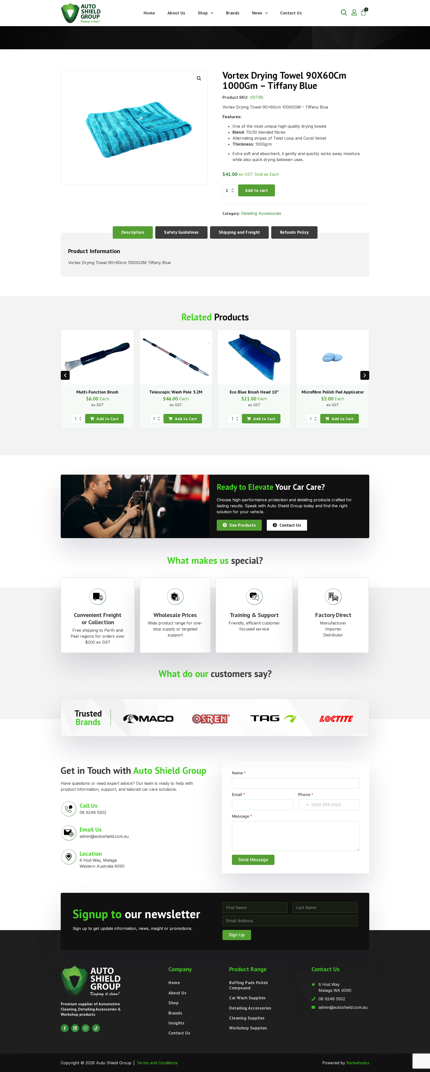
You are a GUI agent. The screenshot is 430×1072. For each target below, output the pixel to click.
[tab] (133, 232)
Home (149, 13)
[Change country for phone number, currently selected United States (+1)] (304, 804)
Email (238, 794)
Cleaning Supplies (247, 1018)
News (257, 13)
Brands (233, 13)
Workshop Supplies (248, 1028)
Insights (176, 1023)
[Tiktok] (96, 1028)
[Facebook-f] (65, 1028)
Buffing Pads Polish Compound (248, 985)
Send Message (253, 859)
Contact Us (291, 13)
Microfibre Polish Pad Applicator (333, 392)
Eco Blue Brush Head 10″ (254, 392)
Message (242, 816)
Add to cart (256, 190)
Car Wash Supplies (247, 998)
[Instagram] (86, 1028)
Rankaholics (357, 1062)
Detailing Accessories (261, 213)
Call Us (89, 805)
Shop (203, 13)
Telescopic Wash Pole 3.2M (175, 392)
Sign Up (237, 934)
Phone (305, 794)
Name (239, 773)
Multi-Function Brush (97, 392)
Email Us (91, 829)
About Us (176, 13)
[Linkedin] (75, 1028)
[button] (199, 78)
